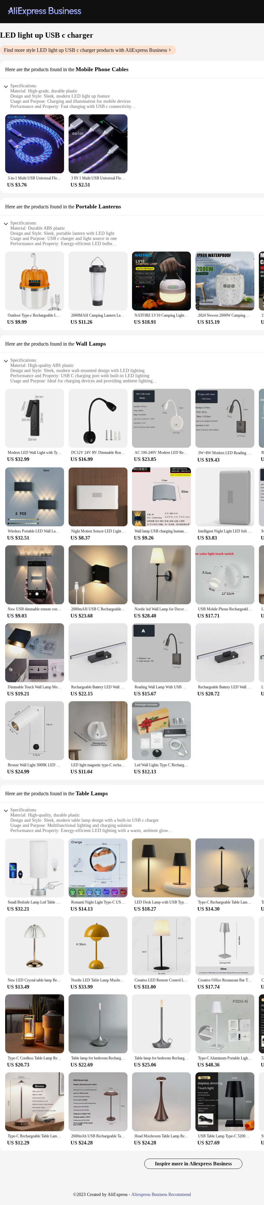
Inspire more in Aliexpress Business (193, 1163)
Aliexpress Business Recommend (161, 1194)
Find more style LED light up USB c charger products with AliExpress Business (85, 50)
